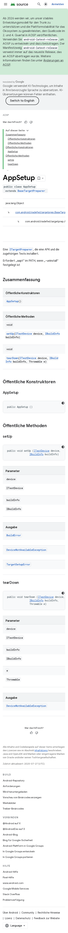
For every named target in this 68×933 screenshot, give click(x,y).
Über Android (10, 912)
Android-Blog (10, 834)
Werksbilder (9, 803)
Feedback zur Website (47, 918)
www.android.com (13, 883)
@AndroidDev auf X (14, 829)
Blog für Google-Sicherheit (18, 840)
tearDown (12, 358)
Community (27, 912)
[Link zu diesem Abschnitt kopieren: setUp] (15, 437)
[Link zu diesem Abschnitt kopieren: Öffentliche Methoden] (50, 426)
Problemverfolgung (13, 899)
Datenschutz (23, 918)
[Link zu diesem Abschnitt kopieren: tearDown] (22, 583)
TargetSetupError (18, 564)
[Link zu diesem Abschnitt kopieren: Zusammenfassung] (43, 280)
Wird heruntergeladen (15, 791)
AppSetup (12, 301)
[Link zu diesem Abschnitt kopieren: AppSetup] (21, 393)
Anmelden (58, 4)
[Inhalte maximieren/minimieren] (27, 130)
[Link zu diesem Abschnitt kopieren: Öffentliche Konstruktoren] (58, 382)
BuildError (13, 535)
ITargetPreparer (21, 249)
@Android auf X (12, 823)
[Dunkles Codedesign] (63, 403)
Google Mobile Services (16, 888)
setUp (10, 333)
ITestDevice (23, 333)
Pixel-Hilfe (8, 877)
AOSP (6, 115)
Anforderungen (11, 786)
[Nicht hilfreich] (31, 122)
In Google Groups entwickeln (19, 851)
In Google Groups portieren (18, 857)
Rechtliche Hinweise (49, 912)
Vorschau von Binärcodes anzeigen (22, 797)
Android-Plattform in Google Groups (23, 845)
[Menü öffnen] (5, 4)
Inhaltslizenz (41, 750)
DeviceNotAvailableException (26, 550)
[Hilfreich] (25, 122)
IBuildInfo (52, 333)
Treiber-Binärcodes (13, 808)
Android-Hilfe (10, 871)
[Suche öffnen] (39, 4)
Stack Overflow (11, 894)
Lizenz (8, 918)
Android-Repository (13, 780)
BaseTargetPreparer (31, 190)
